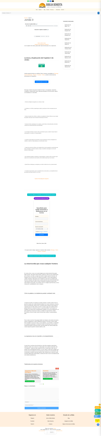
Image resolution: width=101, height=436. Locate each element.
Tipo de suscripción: (39, 226)
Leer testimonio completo (30, 380)
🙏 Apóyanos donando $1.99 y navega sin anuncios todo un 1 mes (42, 255)
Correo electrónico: (39, 221)
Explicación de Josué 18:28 (68, 52)
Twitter (43, 74)
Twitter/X (32, 425)
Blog (44, 9)
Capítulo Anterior (38, 44)
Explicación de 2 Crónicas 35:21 (68, 48)
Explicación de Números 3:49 (68, 57)
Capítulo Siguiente (45, 44)
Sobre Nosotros (50, 422)
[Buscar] (98, 13)
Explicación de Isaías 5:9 (68, 43)
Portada (25, 17)
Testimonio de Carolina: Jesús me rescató (32, 371)
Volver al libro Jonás (42, 43)
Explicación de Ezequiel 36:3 (68, 30)
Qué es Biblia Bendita (50, 419)
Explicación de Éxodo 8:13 (68, 61)
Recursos (52, 9)
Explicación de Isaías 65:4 (68, 39)
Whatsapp (56, 73)
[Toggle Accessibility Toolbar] (98, 424)
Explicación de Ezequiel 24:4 (68, 34)
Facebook (39, 74)
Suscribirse (41, 234)
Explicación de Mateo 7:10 (68, 25)
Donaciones (58, 9)
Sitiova (54, 429)
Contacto (47, 9)
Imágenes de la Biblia (68, 422)
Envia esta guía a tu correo (41, 81)
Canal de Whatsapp (28, 74)
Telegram (34, 74)
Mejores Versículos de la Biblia (69, 425)
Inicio (37, 9)
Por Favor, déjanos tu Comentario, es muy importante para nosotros (41, 194)
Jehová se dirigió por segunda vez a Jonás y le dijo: (34, 101)
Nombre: (37, 216)
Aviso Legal (41, 432)
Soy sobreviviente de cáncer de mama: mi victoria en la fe (49, 372)
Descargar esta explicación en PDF (41, 198)
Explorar (40, 9)
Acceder (62, 9)
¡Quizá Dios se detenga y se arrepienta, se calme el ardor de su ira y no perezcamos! (41, 164)
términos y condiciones (44, 231)
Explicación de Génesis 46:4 (68, 66)
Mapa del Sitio (59, 432)
